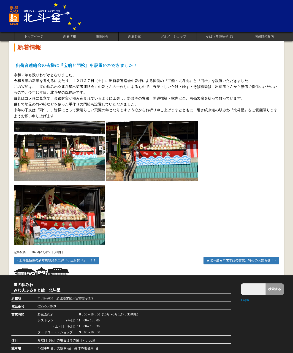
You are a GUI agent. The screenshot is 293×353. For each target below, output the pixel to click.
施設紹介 (102, 36)
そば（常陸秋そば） (220, 36)
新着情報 (69, 36)
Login (245, 300)
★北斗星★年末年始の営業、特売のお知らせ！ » (241, 260)
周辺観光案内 (264, 36)
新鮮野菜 (134, 36)
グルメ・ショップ (173, 36)
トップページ (33, 36)
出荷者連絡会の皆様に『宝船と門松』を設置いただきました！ (76, 65)
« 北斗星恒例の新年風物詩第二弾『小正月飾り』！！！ (56, 260)
